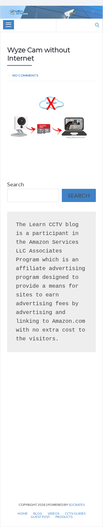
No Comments (25, 75)
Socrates (77, 505)
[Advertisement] (51, 435)
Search (15, 184)
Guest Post (40, 516)
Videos (53, 513)
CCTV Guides (75, 513)
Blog (37, 513)
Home (23, 513)
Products (64, 516)
